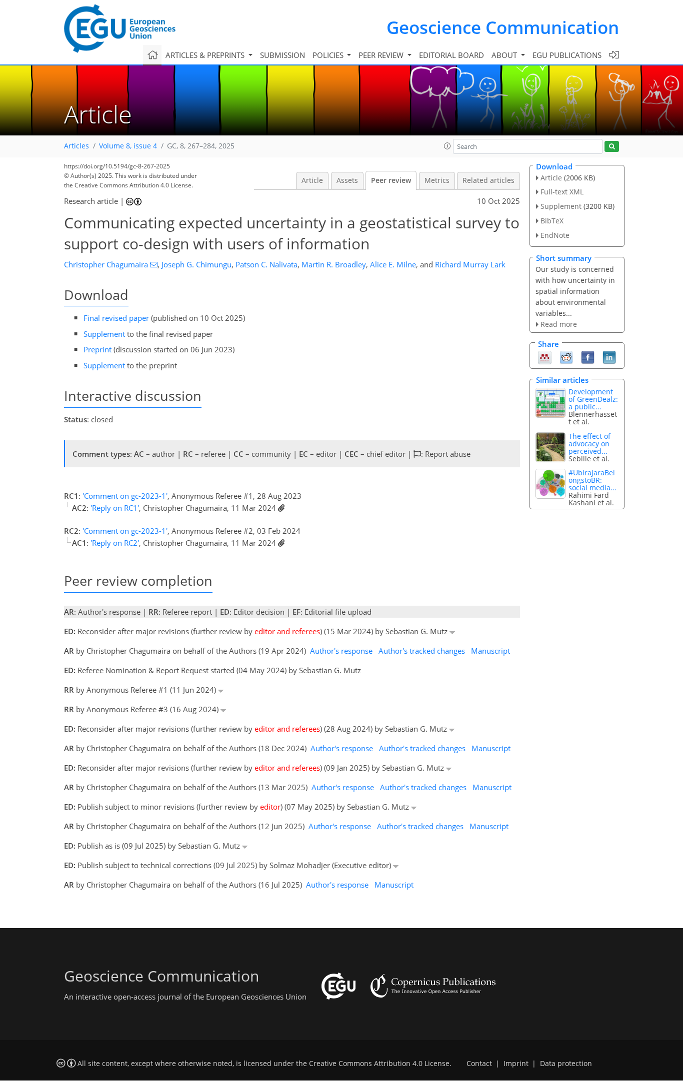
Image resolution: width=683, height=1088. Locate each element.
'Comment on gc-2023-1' (125, 496)
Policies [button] (329, 55)
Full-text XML (562, 191)
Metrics (437, 180)
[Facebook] (587, 357)
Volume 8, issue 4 (128, 145)
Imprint (516, 1063)
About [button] (505, 55)
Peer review (391, 180)
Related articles (488, 180)
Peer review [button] (382, 55)
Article (312, 180)
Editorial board (451, 55)
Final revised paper (116, 318)
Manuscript (490, 651)
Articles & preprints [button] (206, 55)
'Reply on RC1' (114, 508)
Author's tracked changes (421, 651)
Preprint (98, 349)
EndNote (555, 235)
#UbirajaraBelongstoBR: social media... (592, 480)
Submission (282, 55)
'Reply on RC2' (114, 543)
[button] (447, 145)
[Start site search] (611, 146)
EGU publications (567, 55)
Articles (76, 145)
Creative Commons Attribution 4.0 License (379, 1063)
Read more (558, 324)
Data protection (566, 1063)
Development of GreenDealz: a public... (593, 399)
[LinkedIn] (609, 357)
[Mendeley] (545, 357)
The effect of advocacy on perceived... (589, 443)
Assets (347, 180)
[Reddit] (566, 357)
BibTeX (552, 220)
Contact (479, 1063)
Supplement (104, 334)
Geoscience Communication (502, 27)
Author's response (341, 651)
